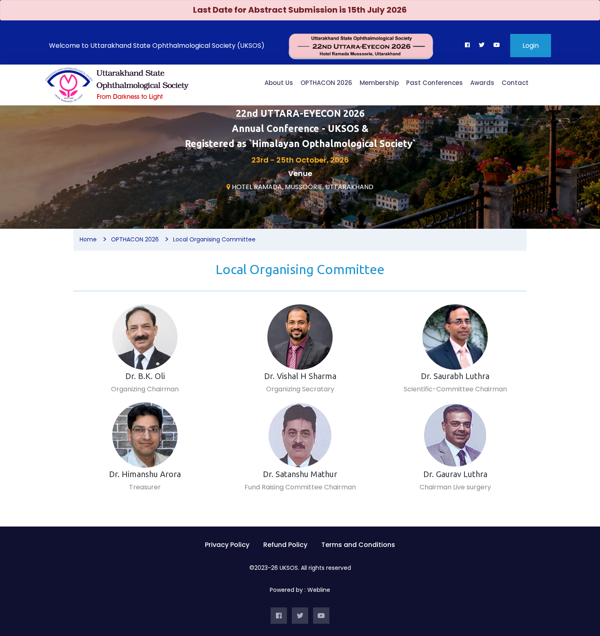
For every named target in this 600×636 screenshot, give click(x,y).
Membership (379, 82)
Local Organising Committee (214, 239)
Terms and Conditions (358, 544)
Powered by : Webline (300, 590)
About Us (278, 82)
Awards (482, 82)
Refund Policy (285, 544)
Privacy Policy (227, 544)
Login (530, 45)
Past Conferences (434, 82)
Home (88, 239)
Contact (515, 82)
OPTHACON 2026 (326, 82)
